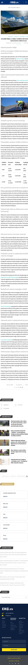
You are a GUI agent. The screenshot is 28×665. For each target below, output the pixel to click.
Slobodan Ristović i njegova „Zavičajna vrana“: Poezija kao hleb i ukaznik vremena (19, 461)
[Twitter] (15, 663)
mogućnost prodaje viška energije (9, 277)
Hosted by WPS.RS (14, 661)
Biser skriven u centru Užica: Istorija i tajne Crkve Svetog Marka (18, 451)
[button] (2, 2)
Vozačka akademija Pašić (9, 493)
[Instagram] (12, 663)
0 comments (19, 384)
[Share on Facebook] (16, 387)
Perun (4, 535)
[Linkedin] (18, 663)
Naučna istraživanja (6, 306)
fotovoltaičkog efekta (22, 80)
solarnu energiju (20, 58)
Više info (5, 496)
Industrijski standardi (6, 339)
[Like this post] (14, 387)
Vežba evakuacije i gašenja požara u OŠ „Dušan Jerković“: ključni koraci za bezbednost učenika (19, 443)
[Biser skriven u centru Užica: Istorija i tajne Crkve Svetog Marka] (4, 452)
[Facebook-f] (9, 663)
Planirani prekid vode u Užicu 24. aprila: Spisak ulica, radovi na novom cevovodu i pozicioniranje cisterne (19, 423)
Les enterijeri (6, 524)
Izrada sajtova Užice (14, 658)
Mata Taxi (5, 503)
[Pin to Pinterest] (20, 387)
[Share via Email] (22, 387)
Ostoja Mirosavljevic (16, 43)
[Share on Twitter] (18, 387)
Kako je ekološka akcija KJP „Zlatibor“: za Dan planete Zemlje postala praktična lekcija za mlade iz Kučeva (19, 433)
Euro (4, 514)
